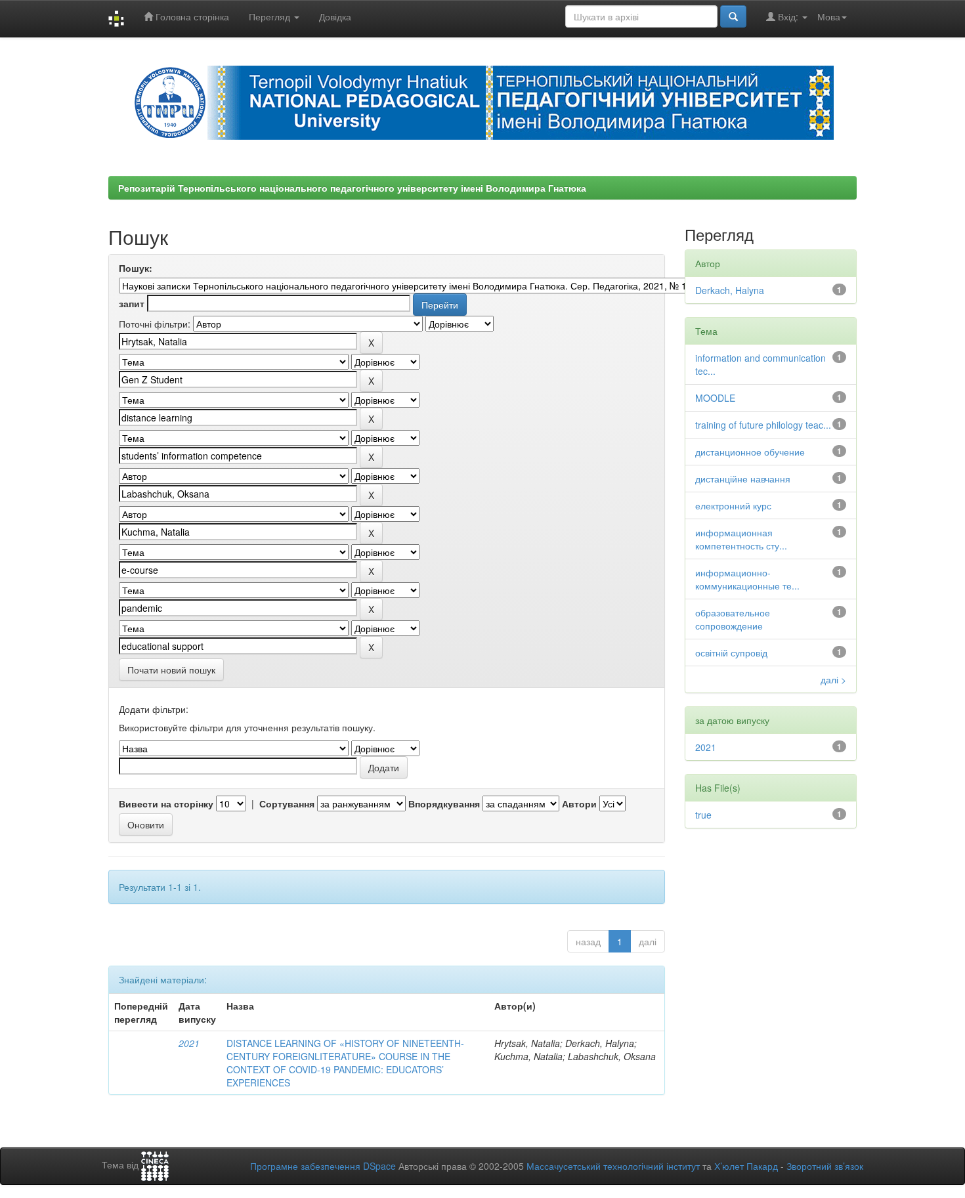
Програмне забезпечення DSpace (323, 1165)
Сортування (286, 803)
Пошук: (135, 267)
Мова (828, 16)
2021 (189, 1043)
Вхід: (788, 16)
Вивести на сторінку (166, 803)
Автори (579, 803)
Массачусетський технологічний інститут (613, 1165)
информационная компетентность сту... (741, 539)
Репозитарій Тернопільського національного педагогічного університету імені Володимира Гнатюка (352, 187)
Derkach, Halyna (729, 290)
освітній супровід (731, 652)
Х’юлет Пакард (746, 1165)
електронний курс (733, 505)
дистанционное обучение (750, 451)
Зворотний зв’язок (824, 1165)
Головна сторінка (191, 16)
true (703, 814)
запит (131, 303)
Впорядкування (444, 803)
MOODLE (715, 397)
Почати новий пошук (171, 669)
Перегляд (271, 16)
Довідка (335, 16)
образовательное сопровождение (732, 619)
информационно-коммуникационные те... (747, 579)
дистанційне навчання (742, 478)
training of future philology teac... (763, 424)
